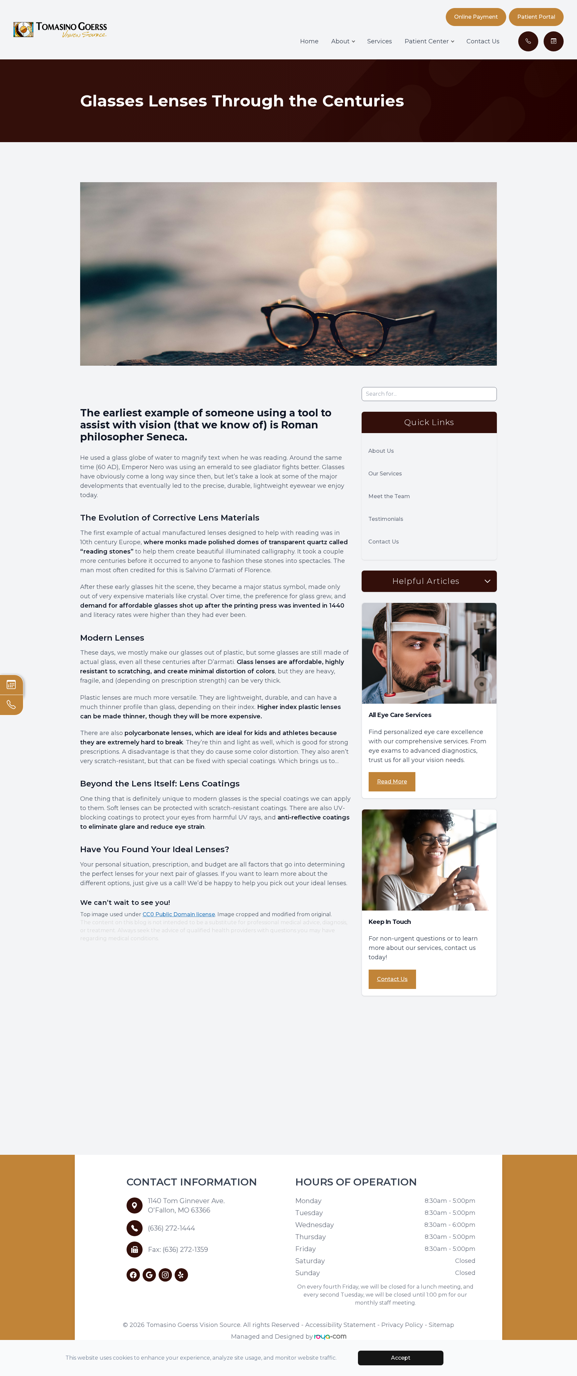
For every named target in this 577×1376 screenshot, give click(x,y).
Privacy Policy (402, 1325)
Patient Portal (536, 17)
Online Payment (476, 17)
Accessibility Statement (340, 1325)
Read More (392, 781)
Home (309, 41)
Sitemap (441, 1325)
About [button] (340, 41)
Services (379, 41)
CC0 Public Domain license (179, 914)
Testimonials (385, 519)
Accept (400, 1358)
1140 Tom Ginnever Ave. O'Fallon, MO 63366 (186, 1205)
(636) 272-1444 (171, 1228)
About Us (381, 451)
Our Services (385, 473)
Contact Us (483, 41)
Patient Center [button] (427, 41)
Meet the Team (389, 496)
